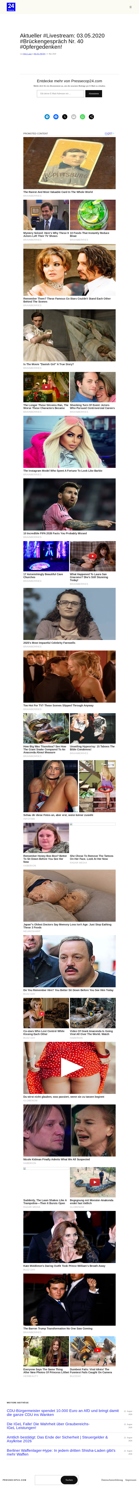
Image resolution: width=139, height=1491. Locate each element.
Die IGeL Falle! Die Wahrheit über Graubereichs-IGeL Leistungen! (48, 1426)
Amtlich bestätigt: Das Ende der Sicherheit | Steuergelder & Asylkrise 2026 (57, 1439)
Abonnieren (94, 93)
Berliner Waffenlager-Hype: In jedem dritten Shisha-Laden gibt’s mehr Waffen (61, 1452)
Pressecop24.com (14, 1480)
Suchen (69, 1480)
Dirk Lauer (27, 54)
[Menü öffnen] (130, 7)
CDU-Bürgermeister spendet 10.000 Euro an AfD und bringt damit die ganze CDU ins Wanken (63, 1413)
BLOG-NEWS (39, 54)
